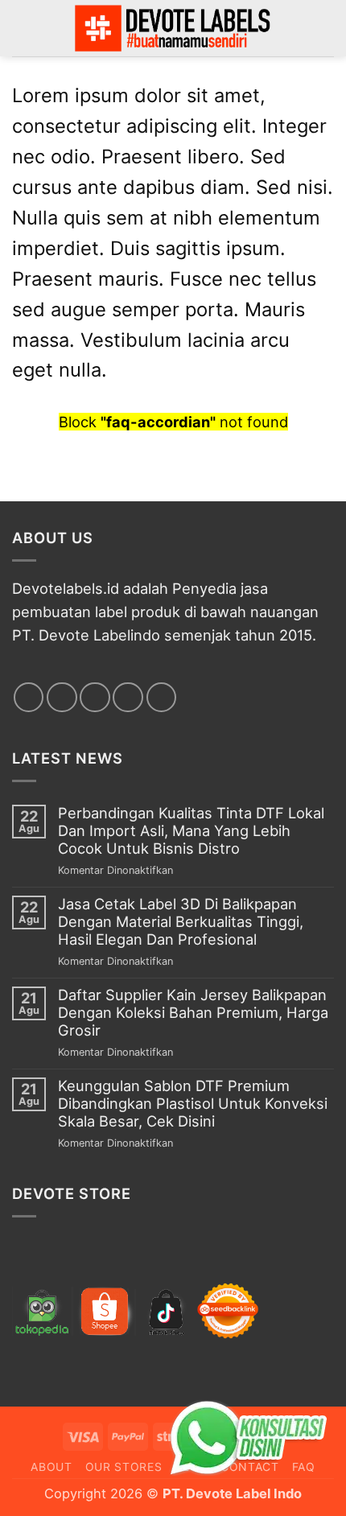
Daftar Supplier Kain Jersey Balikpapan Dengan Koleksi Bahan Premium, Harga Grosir (193, 1013)
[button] (322, 27)
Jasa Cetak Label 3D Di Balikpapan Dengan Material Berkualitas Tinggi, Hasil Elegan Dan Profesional (180, 922)
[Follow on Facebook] (29, 697)
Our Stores (124, 1466)
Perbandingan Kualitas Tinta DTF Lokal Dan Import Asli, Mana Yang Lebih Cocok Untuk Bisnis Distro (191, 831)
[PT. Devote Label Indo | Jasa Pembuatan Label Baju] (173, 28)
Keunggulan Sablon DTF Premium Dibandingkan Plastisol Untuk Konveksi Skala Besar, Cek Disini (192, 1103)
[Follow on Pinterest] (161, 697)
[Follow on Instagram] (62, 697)
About (51, 1466)
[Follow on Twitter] (95, 697)
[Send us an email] (128, 697)
